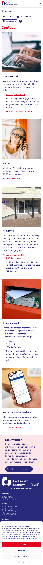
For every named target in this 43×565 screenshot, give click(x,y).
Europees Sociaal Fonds (9, 514)
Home (4, 11)
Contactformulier (13, 427)
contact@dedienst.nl (15, 94)
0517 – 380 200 (13, 178)
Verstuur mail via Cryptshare (19, 111)
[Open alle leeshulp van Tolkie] (20, 21)
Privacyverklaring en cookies (21, 562)
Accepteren (21, 545)
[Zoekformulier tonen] (40, 4)
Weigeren (21, 551)
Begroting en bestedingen (9, 499)
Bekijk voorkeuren (21, 557)
